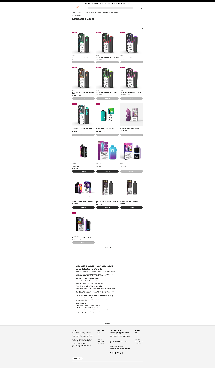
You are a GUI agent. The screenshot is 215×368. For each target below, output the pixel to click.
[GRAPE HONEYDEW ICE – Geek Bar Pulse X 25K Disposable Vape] (83, 151)
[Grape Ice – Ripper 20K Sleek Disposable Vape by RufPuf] (107, 187)
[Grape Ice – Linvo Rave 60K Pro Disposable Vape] (83, 187)
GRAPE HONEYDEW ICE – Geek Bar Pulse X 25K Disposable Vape (82, 165)
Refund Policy (100, 339)
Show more (107, 251)
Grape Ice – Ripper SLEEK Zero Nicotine (129, 201)
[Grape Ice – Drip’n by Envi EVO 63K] (107, 151)
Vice (82, 292)
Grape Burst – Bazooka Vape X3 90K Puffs (129, 128)
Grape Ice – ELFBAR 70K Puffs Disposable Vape (130, 165)
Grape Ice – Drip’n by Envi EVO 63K (104, 165)
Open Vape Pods (114, 12)
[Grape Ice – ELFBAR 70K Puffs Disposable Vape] (131, 151)
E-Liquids (86, 12)
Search (98, 332)
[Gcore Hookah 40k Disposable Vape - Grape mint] (131, 43)
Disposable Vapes (78, 15)
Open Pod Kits (106, 12)
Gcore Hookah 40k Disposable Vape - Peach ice (130, 92)
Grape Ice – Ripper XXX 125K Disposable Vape (82, 237)
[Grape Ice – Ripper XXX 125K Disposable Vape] (83, 223)
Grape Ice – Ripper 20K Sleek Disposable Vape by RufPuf (107, 202)
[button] (142, 8)
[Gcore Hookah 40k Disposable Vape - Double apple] (107, 43)
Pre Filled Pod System (96, 12)
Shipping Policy (100, 337)
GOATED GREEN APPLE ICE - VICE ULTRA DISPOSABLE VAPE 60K (105, 129)
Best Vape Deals (77, 363)
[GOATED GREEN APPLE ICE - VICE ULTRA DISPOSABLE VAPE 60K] (107, 114)
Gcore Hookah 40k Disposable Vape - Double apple (107, 57)
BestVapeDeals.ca (79, 299)
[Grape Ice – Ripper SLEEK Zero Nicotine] (131, 187)
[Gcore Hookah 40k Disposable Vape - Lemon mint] (107, 78)
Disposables (78, 12)
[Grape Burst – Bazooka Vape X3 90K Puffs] (131, 114)
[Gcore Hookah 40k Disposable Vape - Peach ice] (131, 78)
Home (73, 12)
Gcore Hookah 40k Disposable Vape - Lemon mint (107, 92)
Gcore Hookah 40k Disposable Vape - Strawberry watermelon (83, 129)
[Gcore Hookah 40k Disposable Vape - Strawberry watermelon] (83, 114)
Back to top (107, 323)
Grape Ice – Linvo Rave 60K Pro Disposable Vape (82, 201)
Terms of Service (100, 343)
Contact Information (101, 341)
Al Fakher (88, 292)
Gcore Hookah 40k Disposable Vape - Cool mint (82, 57)
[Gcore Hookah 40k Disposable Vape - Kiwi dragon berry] (83, 78)
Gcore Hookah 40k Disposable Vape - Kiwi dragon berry (83, 93)
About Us (99, 334)
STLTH (109, 291)
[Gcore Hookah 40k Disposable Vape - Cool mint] (83, 43)
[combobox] (110, 8)
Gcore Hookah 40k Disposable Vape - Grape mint (131, 57)
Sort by (73, 28)
